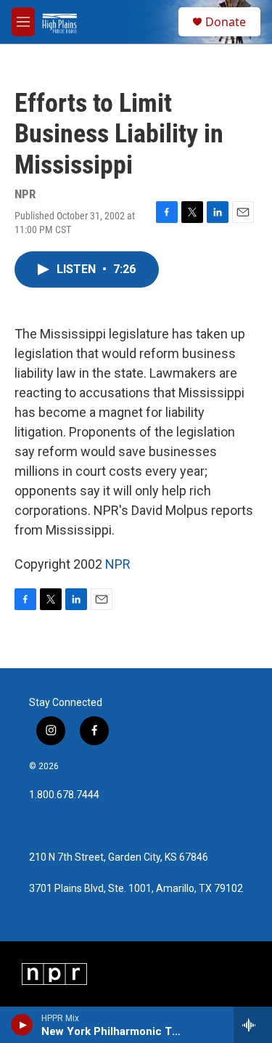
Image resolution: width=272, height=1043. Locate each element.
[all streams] (253, 1025)
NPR (118, 564)
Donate (225, 21)
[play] (22, 1025)
